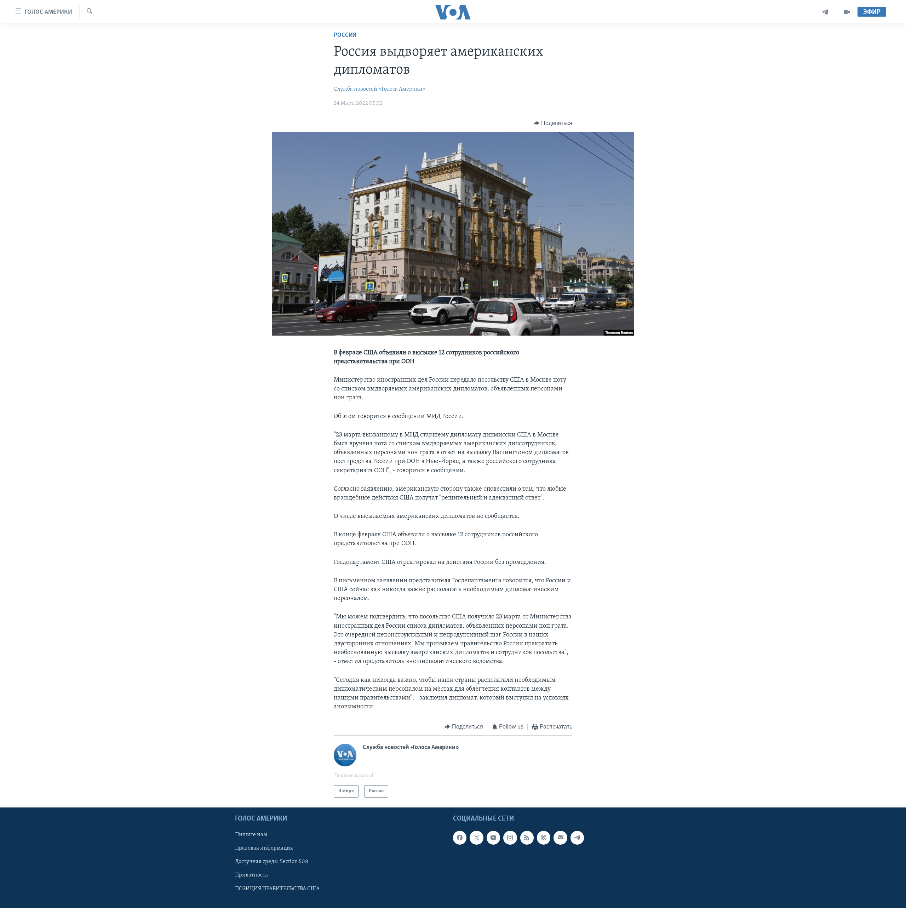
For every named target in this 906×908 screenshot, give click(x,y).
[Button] (553, 123)
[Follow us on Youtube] (493, 837)
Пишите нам (251, 835)
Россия (345, 35)
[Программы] (847, 12)
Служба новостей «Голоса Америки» (380, 89)
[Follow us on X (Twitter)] (476, 837)
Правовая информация (264, 848)
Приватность (251, 875)
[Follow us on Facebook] (459, 837)
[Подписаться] (560, 837)
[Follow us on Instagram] (510, 837)
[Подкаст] (543, 837)
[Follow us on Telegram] (577, 837)
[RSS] (527, 837)
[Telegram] (825, 12)
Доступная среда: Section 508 (271, 861)
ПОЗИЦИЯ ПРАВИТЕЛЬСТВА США (277, 888)
